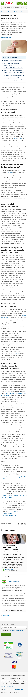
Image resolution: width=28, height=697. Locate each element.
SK (14, 692)
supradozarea (18, 138)
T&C (10, 630)
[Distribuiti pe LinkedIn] (18, 523)
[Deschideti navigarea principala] (2, 3)
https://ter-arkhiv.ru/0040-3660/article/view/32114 (10, 513)
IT (18, 692)
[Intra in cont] (21, 3)
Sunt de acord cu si (13, 630)
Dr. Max (17, 353)
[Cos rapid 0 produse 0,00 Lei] (25, 3)
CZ (12, 692)
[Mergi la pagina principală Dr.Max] (9, 3)
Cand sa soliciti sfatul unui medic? (13, 68)
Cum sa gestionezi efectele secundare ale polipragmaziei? (13, 79)
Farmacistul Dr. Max (6, 37)
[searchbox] (14, 7)
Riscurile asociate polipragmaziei (13, 60)
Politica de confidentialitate (18, 630)
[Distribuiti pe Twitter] (22, 523)
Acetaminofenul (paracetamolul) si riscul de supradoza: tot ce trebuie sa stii (10, 548)
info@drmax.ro (7, 689)
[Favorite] (18, 3)
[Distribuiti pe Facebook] (25, 523)
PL (16, 692)
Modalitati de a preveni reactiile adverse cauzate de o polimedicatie (14, 71)
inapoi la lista (6, 615)
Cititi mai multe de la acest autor (14, 610)
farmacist (10, 172)
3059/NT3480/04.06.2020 (8, 686)
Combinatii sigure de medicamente (14, 75)
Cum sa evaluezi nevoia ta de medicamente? (12, 64)
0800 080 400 (19, 689)
